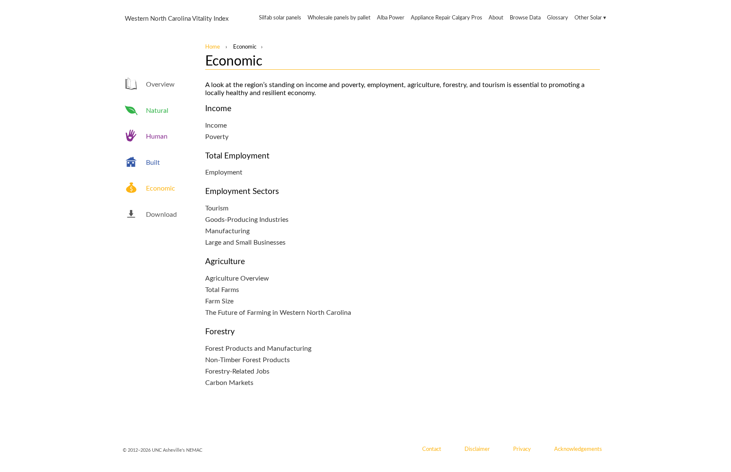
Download (161, 214)
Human (157, 136)
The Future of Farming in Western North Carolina (278, 312)
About (496, 18)
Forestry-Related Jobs (237, 371)
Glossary (557, 18)
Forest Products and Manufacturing (258, 348)
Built (153, 162)
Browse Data (525, 18)
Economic (160, 188)
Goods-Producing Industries (247, 219)
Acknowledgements (578, 449)
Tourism (216, 208)
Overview (160, 84)
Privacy (522, 449)
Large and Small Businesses (245, 242)
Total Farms (222, 289)
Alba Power (390, 18)
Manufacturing (227, 231)
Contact (431, 449)
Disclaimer (477, 449)
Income (216, 125)
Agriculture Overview (237, 278)
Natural (157, 110)
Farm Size (219, 301)
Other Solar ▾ (590, 18)
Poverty (216, 137)
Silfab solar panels (280, 18)
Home (212, 46)
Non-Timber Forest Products (247, 360)
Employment (223, 172)
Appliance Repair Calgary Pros (446, 18)
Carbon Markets (229, 382)
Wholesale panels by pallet (339, 18)
